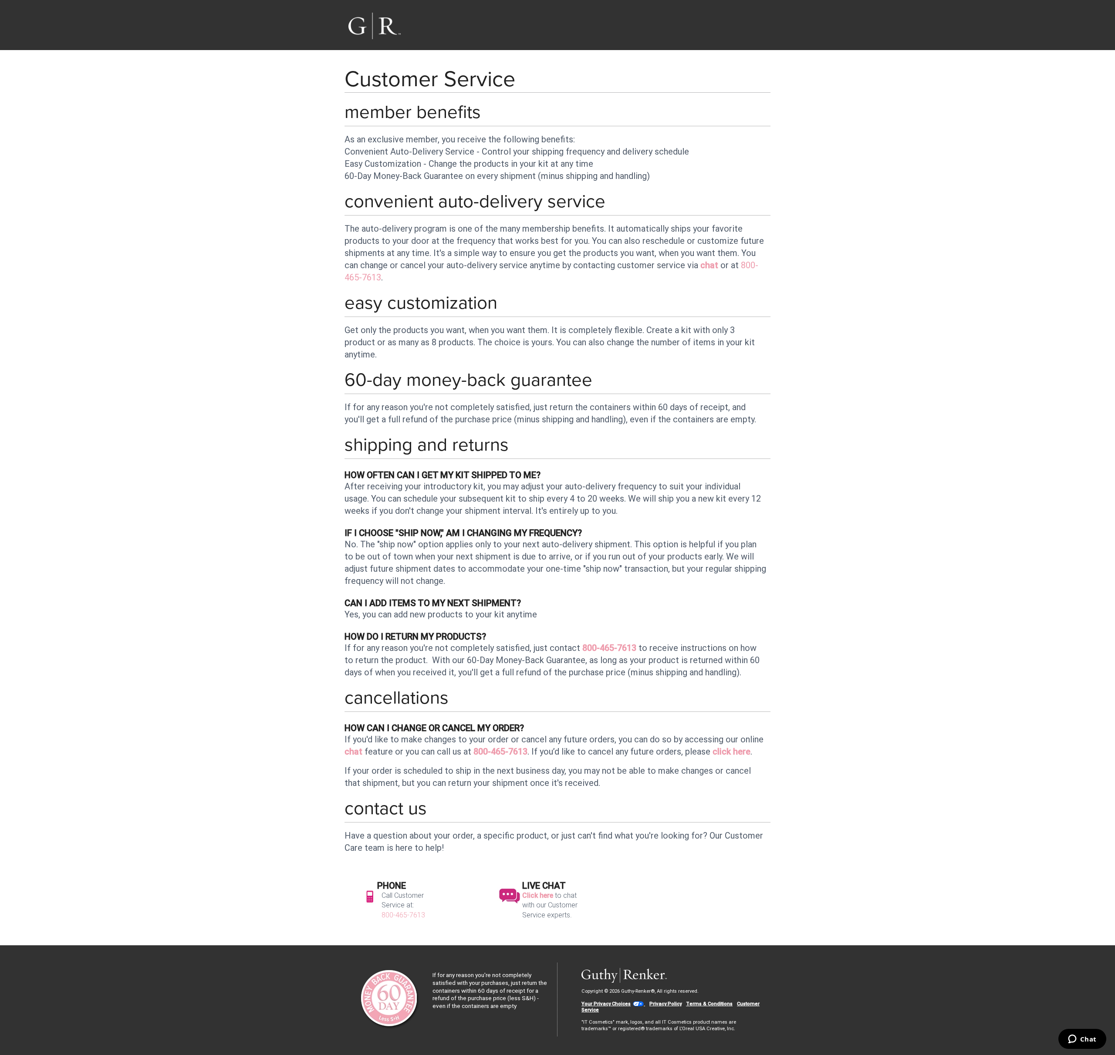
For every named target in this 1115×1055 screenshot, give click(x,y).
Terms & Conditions (709, 1004)
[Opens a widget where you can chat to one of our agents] (1082, 1040)
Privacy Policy (665, 1004)
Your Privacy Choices (606, 1004)
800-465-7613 (609, 648)
